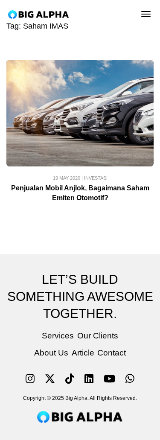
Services (58, 335)
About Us (51, 352)
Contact (111, 352)
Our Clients (97, 335)
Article (83, 352)
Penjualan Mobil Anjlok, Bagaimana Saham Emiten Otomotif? (80, 192)
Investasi (96, 178)
